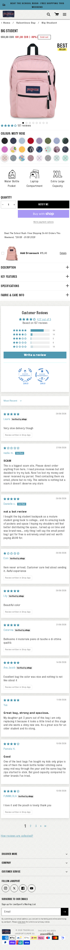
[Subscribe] (64, 912)
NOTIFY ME (43, 204)
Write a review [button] (35, 355)
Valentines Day (26, 23)
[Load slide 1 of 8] (23, 123)
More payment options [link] (43, 222)
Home (7, 23)
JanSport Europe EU (25, 933)
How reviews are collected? (17, 835)
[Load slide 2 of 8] (26, 123)
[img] (12, 414)
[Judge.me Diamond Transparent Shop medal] (42, 375)
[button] (64, 14)
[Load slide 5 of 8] (37, 123)
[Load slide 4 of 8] (33, 123)
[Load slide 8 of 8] (47, 123)
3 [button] (36, 826)
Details (63, 253)
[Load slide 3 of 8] (30, 123)
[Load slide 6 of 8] (40, 123)
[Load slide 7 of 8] (43, 123)
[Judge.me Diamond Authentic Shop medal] (25, 375)
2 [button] (30, 826)
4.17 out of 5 (44, 319)
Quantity (6, 197)
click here (21, 922)
